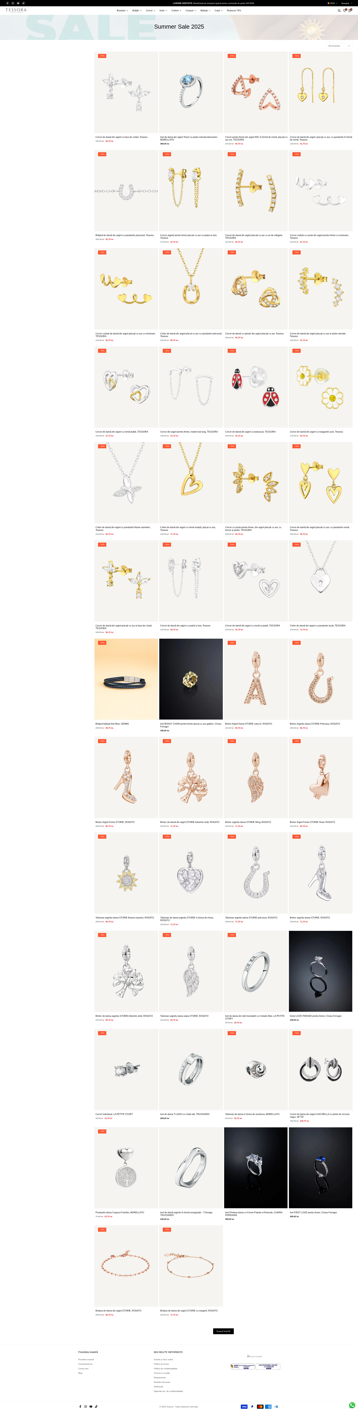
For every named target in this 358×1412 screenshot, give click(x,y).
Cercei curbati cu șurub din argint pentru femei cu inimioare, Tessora (319, 236)
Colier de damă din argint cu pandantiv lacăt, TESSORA (318, 625)
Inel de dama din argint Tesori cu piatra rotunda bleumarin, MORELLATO (189, 138)
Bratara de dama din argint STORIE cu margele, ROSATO (189, 1310)
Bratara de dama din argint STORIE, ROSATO (118, 1310)
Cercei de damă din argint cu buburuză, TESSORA (250, 432)
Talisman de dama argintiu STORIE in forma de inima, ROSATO (187, 919)
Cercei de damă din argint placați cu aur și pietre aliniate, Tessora (318, 334)
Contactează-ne (85, 1364)
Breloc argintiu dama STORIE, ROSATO (310, 917)
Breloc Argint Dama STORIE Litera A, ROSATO (248, 724)
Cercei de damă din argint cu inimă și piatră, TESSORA (252, 625)
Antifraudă (158, 1386)
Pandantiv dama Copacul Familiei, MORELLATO (120, 1212)
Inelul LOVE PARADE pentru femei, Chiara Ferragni (315, 1016)
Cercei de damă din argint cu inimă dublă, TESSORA (122, 432)
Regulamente (160, 1377)
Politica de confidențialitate (165, 1368)
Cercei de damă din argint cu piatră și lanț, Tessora (185, 625)
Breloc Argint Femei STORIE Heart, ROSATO (312, 822)
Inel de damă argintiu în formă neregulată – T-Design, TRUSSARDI (186, 1213)
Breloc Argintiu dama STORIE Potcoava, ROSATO (315, 724)
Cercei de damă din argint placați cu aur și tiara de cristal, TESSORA (124, 626)
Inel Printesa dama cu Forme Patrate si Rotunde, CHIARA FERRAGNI (253, 1213)
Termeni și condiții (162, 1373)
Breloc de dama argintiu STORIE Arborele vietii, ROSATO (124, 1016)
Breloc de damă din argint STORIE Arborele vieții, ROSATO (189, 822)
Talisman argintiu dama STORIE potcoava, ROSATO (251, 917)
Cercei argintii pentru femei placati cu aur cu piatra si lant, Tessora (188, 236)
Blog (80, 1373)
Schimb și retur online (163, 1359)
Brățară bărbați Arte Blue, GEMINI (112, 724)
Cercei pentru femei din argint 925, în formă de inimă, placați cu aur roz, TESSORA (256, 138)
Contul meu (83, 1368)
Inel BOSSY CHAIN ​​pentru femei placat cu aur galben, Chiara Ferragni (190, 725)
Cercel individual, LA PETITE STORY (114, 1114)
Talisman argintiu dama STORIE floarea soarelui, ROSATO (125, 917)
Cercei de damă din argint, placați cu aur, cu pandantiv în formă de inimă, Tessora (321, 138)
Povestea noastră (86, 1359)
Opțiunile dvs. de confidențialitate (168, 1391)
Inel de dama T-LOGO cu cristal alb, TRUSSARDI (184, 1114)
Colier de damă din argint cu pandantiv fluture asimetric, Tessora (123, 528)
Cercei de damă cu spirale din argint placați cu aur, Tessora (254, 333)
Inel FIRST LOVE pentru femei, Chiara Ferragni (313, 1212)
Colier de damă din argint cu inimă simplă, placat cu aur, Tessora (188, 528)
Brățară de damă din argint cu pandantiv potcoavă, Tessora (125, 235)
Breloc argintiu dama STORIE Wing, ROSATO (248, 822)
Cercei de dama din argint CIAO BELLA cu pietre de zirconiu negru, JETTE (320, 1115)
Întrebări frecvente (162, 1382)
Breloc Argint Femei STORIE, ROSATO (115, 822)
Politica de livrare (161, 1364)
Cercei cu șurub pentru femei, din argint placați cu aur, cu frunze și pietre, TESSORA (253, 528)
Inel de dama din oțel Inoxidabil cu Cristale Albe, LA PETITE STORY (255, 1017)
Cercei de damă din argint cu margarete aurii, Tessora (316, 432)
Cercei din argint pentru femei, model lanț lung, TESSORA (189, 432)
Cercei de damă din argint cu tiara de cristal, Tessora (121, 137)
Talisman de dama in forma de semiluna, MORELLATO (252, 1114)
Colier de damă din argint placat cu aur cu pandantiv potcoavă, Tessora (191, 334)
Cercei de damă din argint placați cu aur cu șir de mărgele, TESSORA (254, 236)
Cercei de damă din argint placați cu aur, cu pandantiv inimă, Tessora (320, 528)
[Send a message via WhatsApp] (352, 1405)
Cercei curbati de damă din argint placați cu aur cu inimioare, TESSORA (126, 334)
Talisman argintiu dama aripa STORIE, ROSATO (184, 1016)
